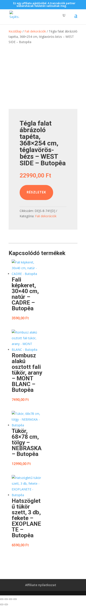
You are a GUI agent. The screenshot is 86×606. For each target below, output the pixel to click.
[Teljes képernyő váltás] (6, 599)
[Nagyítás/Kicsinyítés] (2, 599)
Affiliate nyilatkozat (40, 585)
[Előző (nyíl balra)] (2, 604)
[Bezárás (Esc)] (15, 599)
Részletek (36, 192)
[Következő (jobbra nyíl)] (6, 604)
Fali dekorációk (35, 31)
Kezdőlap (15, 31)
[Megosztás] (10, 599)
